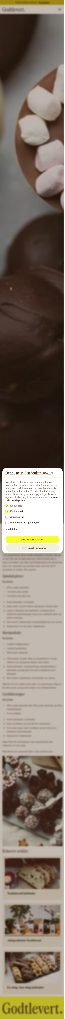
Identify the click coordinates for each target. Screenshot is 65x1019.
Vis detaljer (11, 529)
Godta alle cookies (32, 539)
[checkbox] (6, 505)
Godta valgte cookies (32, 548)
